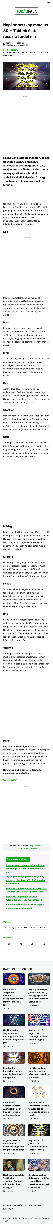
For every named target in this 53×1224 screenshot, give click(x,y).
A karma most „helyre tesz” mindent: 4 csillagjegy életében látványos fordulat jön (25, 868)
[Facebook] (9, 944)
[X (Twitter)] (20, 944)
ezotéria (22, 927)
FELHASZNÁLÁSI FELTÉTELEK (14, 1205)
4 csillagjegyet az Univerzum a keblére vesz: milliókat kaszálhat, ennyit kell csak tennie (38, 1181)
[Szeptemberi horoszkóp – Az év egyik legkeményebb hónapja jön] (14, 1058)
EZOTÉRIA (9, 45)
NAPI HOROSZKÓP (21, 45)
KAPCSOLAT (8, 1209)
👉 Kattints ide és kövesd (26, 849)
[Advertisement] (26, 125)
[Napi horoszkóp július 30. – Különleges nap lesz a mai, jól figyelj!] (39, 1130)
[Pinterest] (32, 944)
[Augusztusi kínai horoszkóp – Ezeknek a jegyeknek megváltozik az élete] (14, 1130)
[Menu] (48, 3)
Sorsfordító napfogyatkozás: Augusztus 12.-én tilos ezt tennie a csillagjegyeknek (12, 1108)
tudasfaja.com (10, 780)
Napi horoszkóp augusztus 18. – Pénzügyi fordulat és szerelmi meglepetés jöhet (14, 1036)
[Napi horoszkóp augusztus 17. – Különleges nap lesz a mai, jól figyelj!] (39, 1020)
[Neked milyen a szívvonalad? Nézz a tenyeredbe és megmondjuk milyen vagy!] (39, 1092)
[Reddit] (44, 944)
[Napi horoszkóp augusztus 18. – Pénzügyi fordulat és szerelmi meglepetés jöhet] (14, 1020)
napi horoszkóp (38, 927)
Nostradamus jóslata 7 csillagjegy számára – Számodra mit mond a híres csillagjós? (13, 1181)
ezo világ (9, 927)
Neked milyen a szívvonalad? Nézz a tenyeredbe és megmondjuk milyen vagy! (38, 1108)
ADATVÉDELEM (35, 1205)
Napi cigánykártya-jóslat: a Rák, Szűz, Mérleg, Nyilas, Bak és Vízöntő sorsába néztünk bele (25, 880)
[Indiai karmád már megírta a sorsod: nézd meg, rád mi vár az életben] (39, 1058)
